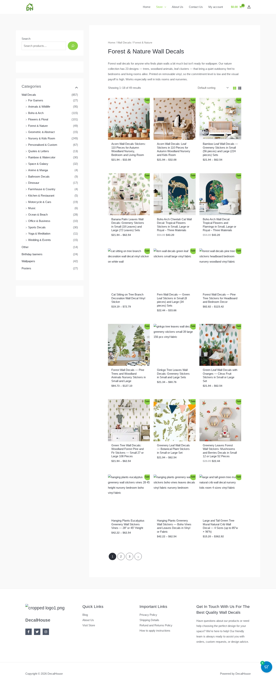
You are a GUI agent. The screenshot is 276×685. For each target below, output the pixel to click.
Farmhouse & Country (41, 189)
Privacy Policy (148, 614)
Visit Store (88, 625)
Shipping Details (149, 620)
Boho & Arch (36, 113)
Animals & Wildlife (39, 106)
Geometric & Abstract (41, 132)
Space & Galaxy (38, 163)
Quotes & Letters (38, 151)
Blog (85, 614)
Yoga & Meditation (39, 233)
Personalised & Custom (42, 144)
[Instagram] (46, 632)
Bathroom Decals (39, 176)
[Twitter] (37, 632)
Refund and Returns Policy (156, 625)
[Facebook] (28, 632)
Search (26, 38)
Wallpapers (28, 261)
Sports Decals (37, 227)
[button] (164, 7)
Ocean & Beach (38, 214)
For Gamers (35, 100)
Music (32, 208)
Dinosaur (33, 182)
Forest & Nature (38, 125)
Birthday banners (32, 254)
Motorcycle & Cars (39, 202)
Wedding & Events (39, 239)
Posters (26, 268)
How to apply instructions (155, 630)
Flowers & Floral (38, 119)
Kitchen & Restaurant (41, 195)
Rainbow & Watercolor (41, 157)
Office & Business (39, 221)
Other (25, 247)
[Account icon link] (249, 7)
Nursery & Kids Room (41, 138)
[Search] (73, 46)
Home (111, 42)
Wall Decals (29, 94)
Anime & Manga (38, 170)
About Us (88, 620)
